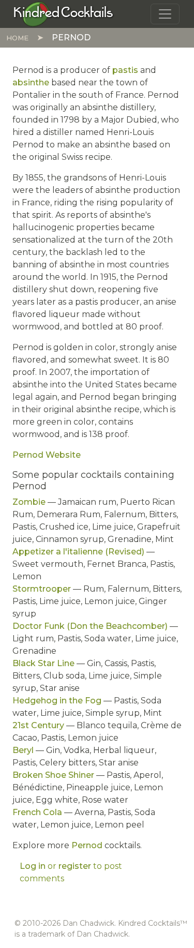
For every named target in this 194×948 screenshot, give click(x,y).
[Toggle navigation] (165, 14)
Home (17, 38)
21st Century (38, 725)
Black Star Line (43, 663)
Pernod (86, 845)
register (74, 866)
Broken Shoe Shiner (53, 775)
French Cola (37, 812)
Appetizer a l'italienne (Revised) (78, 551)
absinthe (30, 82)
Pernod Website (46, 455)
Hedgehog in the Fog (56, 700)
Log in (33, 866)
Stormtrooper (41, 589)
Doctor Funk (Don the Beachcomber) (90, 626)
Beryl (23, 750)
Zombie (29, 502)
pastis (125, 70)
